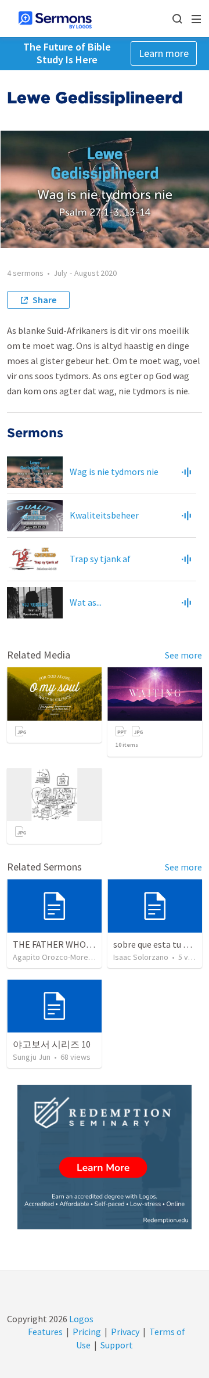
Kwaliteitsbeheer (104, 515)
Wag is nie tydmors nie (114, 471)
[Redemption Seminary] (104, 1157)
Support (116, 1345)
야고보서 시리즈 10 (52, 1044)
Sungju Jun (32, 1057)
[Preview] (186, 472)
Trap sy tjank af (100, 558)
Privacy (125, 1331)
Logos (80, 1319)
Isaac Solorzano (140, 957)
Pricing (87, 1331)
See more (183, 655)
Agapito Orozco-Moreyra (56, 957)
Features (45, 1331)
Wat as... (86, 602)
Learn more (164, 53)
